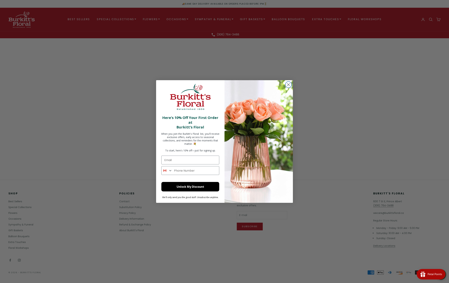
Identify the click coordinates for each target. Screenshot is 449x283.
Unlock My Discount (190, 187)
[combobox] (167, 170)
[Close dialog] (288, 85)
